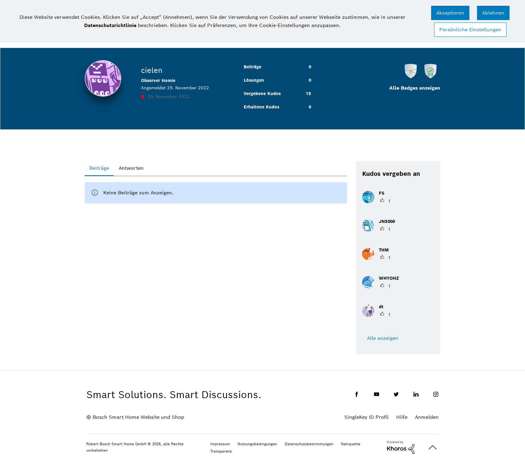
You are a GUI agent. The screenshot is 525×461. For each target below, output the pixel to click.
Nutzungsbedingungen (257, 444)
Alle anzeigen (382, 338)
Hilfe (401, 417)
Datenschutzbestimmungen (309, 444)
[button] (450, 13)
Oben (433, 447)
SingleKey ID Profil (366, 417)
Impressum (220, 444)
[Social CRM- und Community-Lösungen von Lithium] (400, 447)
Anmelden (427, 417)
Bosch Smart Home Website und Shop (138, 417)
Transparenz (221, 451)
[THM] (377, 258)
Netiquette (350, 444)
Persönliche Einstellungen (470, 29)
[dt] (375, 315)
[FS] (375, 201)
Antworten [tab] (131, 168)
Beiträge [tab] (99, 168)
